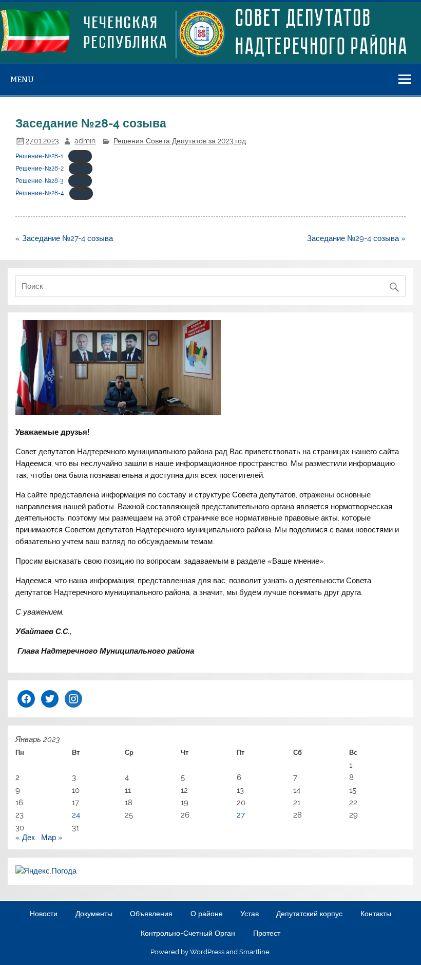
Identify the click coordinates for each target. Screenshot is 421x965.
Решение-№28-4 (39, 193)
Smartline (254, 952)
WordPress (207, 952)
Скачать (80, 156)
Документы (93, 914)
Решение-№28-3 (39, 180)
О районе (206, 914)
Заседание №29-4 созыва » (356, 238)
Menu (22, 79)
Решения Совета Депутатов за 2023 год (179, 141)
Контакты (375, 914)
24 (76, 815)
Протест (266, 933)
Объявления (151, 914)
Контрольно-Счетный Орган (188, 933)
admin (84, 141)
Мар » (52, 837)
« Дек (25, 837)
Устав (249, 914)
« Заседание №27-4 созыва (64, 238)
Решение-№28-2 (39, 168)
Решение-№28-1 (39, 156)
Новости (44, 914)
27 (241, 815)
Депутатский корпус (309, 914)
